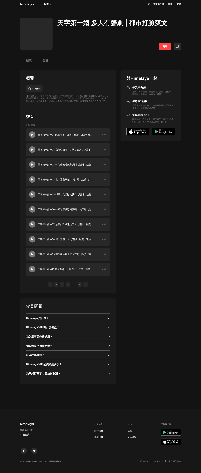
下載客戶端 (158, 4)
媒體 (130, 430)
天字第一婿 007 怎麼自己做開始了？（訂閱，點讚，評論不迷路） (66, 224)
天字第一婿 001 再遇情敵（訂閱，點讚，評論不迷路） (66, 134)
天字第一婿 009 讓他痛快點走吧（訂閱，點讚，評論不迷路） (66, 254)
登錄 (179, 4)
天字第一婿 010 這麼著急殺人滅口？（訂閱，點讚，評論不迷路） (66, 269)
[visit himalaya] (27, 4)
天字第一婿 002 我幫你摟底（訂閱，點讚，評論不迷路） (66, 149)
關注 (165, 46)
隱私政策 (144, 461)
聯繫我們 (98, 437)
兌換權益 (132, 437)
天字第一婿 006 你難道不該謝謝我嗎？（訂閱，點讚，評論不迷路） (66, 209)
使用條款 (158, 461)
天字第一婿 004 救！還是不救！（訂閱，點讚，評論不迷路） (66, 179)
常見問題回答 (174, 461)
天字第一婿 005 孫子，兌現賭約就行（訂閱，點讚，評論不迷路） (66, 194)
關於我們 (98, 430)
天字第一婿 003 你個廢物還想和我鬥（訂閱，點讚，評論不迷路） (66, 164)
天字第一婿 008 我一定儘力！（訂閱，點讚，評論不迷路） (66, 239)
